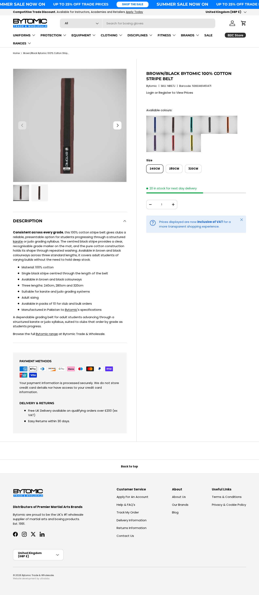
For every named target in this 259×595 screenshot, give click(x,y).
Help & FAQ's (126, 505)
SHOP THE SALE (132, 4)
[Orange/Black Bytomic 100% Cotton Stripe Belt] (228, 118)
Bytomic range (47, 334)
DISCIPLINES (137, 35)
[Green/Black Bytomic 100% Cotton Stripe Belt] (192, 118)
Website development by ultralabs (31, 578)
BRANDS (187, 35)
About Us (179, 497)
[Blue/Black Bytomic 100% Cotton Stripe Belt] (155, 118)
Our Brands (180, 505)
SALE (208, 35)
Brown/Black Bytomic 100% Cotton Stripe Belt (46, 53)
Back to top (129, 466)
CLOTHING (109, 35)
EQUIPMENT (81, 35)
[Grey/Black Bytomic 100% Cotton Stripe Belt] (210, 118)
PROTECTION (51, 35)
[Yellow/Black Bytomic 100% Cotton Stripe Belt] (192, 136)
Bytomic (151, 86)
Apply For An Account (132, 497)
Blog (175, 512)
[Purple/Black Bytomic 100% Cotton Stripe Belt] (155, 136)
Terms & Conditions (227, 497)
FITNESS (164, 35)
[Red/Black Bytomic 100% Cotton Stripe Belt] (174, 136)
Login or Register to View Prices (169, 92)
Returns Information (131, 528)
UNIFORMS (22, 35)
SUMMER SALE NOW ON (182, 4)
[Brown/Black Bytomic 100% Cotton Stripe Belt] (174, 118)
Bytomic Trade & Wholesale (38, 575)
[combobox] (137, 23)
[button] (243, 23)
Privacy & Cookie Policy (229, 505)
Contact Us (125, 536)
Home (16, 53)
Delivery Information (131, 520)
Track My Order (128, 512)
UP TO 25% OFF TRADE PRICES (80, 4)
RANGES (19, 43)
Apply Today (134, 12)
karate (18, 241)
